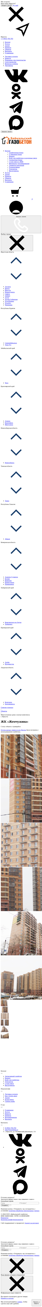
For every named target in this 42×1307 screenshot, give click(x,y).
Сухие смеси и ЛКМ (16, 162)
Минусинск (9, 425)
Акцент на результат (32, 1223)
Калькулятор (9, 1099)
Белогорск (8, 702)
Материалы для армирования (19, 163)
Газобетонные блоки (16, 152)
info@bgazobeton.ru (11, 1130)
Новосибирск (9, 463)
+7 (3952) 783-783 (7, 39)
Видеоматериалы (11, 1117)
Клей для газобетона (12, 1080)
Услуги (7, 44)
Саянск (7, 294)
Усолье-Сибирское (11, 299)
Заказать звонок (7, 131)
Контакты (8, 51)
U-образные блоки (15, 154)
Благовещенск (10, 704)
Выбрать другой (7, 5)
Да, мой (15, 5)
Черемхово (8, 305)
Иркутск (8, 290)
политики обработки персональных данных (24, 1211)
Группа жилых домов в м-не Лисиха (13, 730)
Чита (6, 383)
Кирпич (11, 156)
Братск (7, 288)
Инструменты (14, 171)
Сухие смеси (9, 1083)
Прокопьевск (9, 584)
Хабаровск (8, 624)
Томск (7, 501)
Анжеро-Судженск (11, 577)
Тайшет (7, 296)
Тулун (7, 297)
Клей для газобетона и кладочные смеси (23, 158)
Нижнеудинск (10, 292)
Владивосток (9, 664)
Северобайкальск (11, 343)
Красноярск (9, 423)
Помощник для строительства (15, 60)
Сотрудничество (10, 62)
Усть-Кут (8, 303)
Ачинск (7, 421)
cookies (19, 1302)
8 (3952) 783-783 (10, 1128)
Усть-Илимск (9, 301)
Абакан (7, 539)
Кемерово (8, 581)
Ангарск (8, 287)
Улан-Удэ (8, 345)
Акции (7, 46)
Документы (9, 65)
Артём (7, 662)
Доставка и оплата (11, 56)
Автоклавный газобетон (13, 1076)
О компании (9, 53)
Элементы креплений (16, 165)
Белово (7, 579)
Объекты (8, 49)
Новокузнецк (9, 582)
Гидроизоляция (14, 167)
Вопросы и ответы (11, 64)
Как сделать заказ (11, 1096)
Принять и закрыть (36, 1302)
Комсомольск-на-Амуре (13, 622)
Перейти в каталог (7, 1298)
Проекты (8, 47)
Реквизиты (4, 1218)
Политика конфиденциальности (12, 1219)
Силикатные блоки (15, 160)
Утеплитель (13, 169)
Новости (8, 58)
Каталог (7, 42)
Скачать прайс (10, 1101)
